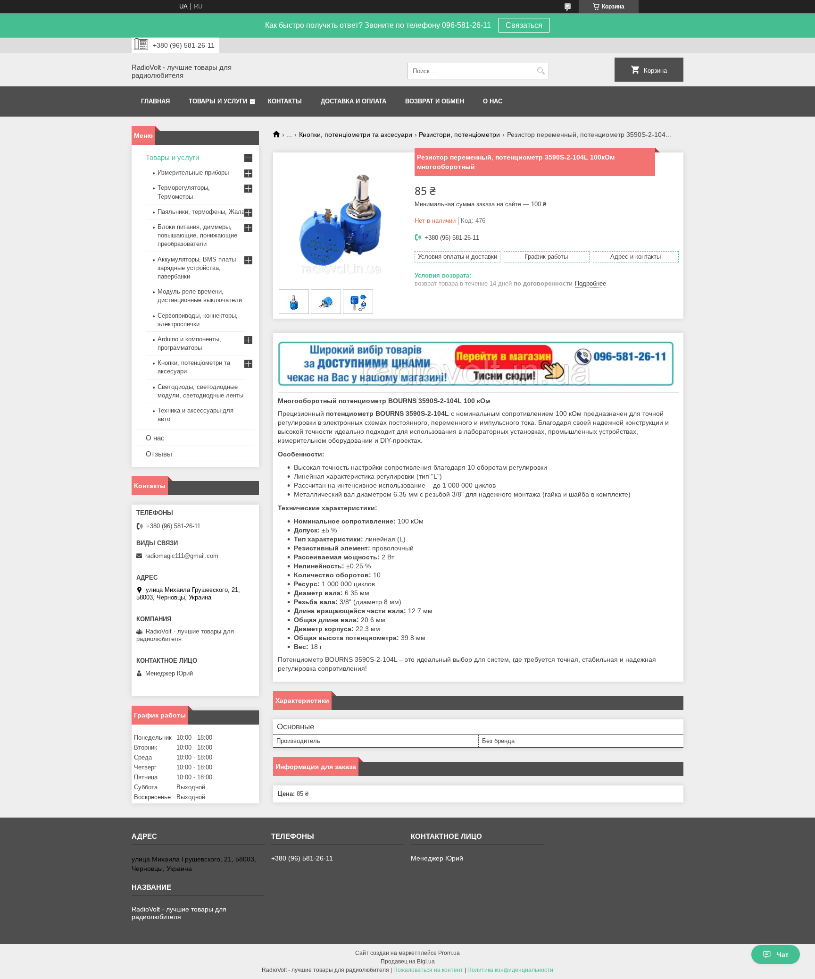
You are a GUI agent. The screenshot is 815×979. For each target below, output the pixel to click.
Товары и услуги (218, 101)
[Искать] (540, 71)
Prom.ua (449, 953)
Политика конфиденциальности (510, 970)
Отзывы (159, 454)
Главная (155, 101)
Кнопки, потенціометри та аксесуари (355, 134)
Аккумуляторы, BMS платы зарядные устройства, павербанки (197, 268)
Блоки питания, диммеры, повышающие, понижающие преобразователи (197, 235)
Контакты (285, 101)
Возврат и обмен (434, 101)
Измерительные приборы (193, 172)
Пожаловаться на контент (428, 970)
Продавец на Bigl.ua (408, 961)
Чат (783, 954)
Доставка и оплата (353, 101)
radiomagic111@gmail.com (181, 555)
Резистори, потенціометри (459, 134)
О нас (492, 101)
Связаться (524, 25)
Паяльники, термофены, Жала (201, 211)
